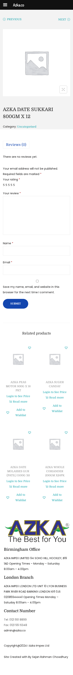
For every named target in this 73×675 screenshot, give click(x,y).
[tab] (36, 145)
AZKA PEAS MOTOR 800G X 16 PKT (18, 386)
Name (8, 243)
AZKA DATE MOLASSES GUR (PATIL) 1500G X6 (18, 471)
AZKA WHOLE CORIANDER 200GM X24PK (54, 471)
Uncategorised (26, 126)
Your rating (11, 179)
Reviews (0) (16, 145)
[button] (29, 348)
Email (7, 262)
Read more (20, 401)
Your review (12, 193)
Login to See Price (18, 396)
